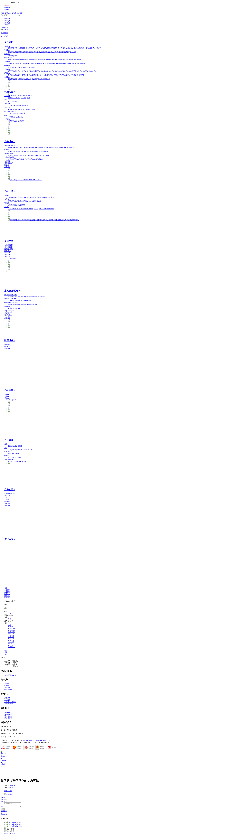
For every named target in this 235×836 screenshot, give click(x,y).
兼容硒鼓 (11, 297)
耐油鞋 (40, 63)
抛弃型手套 (36, 71)
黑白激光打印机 (61, 147)
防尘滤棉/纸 (31, 75)
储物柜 (6, 455)
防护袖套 (58, 71)
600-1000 (11, 642)
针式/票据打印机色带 (11, 302)
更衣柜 (13, 457)
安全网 (67, 52)
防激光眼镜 (77, 59)
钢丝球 (23, 109)
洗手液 (10, 121)
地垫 (5, 115)
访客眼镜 (11, 59)
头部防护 (7, 77)
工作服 (10, 48)
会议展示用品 (8, 245)
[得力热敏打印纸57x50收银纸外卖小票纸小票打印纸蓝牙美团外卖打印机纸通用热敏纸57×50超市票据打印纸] (43, 220)
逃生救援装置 (42, 52)
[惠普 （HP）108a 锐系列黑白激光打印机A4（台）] (25, 180)
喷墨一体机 (34, 155)
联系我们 (7, 685)
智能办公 (7, 594)
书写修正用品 (8, 247)
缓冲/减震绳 (17, 52)
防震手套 (85, 71)
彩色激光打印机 (51, 147)
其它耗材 (7, 314)
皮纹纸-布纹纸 (12, 205)
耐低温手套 (72, 71)
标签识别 (7, 253)
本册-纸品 (7, 251)
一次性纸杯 (11, 113)
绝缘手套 (23, 71)
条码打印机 (33, 147)
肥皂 (22, 121)
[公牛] (9, 411)
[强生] (9, 123)
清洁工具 (7, 107)
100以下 (10, 627)
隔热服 (50, 48)
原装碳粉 (42, 297)
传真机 (6, 149)
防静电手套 (50, 71)
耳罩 (12, 67)
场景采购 (7, 598)
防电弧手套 (92, 71)
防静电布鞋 (34, 63)
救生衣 (60, 48)
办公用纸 (7, 18)
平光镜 (71, 59)
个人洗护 (7, 119)
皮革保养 (14, 101)
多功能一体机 (8, 153)
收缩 (5, 814)
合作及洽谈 (8, 689)
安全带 (10, 52)
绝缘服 (90, 48)
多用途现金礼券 (9, 494)
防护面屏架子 (50, 59)
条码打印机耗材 (9, 310)
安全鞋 (21, 63)
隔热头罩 (47, 79)
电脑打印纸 (24, 201)
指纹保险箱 (22, 461)
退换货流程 (8, 716)
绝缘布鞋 (27, 63)
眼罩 (28, 59)
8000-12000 (11, 632)
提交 (2, 809)
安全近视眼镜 (34, 59)
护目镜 (24, 59)
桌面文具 (7, 254)
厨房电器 (7, 398)
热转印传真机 (35, 151)
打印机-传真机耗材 (10, 295)
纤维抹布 (25, 105)
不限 (9, 613)
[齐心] (9, 128)
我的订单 (11, 787)
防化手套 (17, 71)
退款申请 (7, 712)
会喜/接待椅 (12, 450)
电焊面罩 (65, 59)
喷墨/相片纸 (12, 201)
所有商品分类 (5, 36)
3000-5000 (11, 635)
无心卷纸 (17, 98)
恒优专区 (7, 596)
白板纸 (41, 209)
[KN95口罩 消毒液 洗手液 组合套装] (20, 95)
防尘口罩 (11, 75)
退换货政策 (8, 718)
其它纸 (6, 207)
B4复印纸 (51, 197)
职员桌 (10, 446)
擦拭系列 (7, 103)
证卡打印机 (41, 147)
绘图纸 (45, 209)
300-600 (10, 643)
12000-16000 (12, 630)
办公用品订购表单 (10, 675)
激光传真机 (11, 151)
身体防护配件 (97, 48)
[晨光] (9, 266)
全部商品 (7, 590)
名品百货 (7, 505)
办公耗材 (7, 22)
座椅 (5, 448)
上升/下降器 (56, 52)
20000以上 (11, 647)
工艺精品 (7, 499)
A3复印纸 (38, 197)
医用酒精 (73, 52)
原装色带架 (30, 304)
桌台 (5, 444)
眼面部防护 (8, 57)
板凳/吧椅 (19, 450)
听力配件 (32, 67)
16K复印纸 (24, 197)
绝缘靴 (53, 63)
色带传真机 (19, 151)
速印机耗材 (8, 312)
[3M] (9, 83)
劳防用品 (7, 24)
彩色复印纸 (21, 205)
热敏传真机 (27, 151)
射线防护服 (83, 48)
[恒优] (9, 81)
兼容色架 (17, 304)
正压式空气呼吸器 (60, 75)
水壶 (23, 113)
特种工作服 (44, 48)
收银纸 (38, 201)
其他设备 (7, 167)
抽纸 (28, 98)
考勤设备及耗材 (9, 163)
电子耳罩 (18, 67)
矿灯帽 (15, 79)
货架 (9, 457)
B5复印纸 (11, 197)
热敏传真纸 (32, 201)
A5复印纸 (44, 197)
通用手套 (11, 71)
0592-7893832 (10, 833)
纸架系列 (19, 105)
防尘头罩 (34, 79)
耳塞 (9, 67)
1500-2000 (11, 638)
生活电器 (7, 394)
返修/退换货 (8, 714)
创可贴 (10, 56)
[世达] (9, 86)
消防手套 (79, 71)
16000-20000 (12, 628)
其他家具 (18, 453)
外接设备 (7, 318)
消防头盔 (21, 79)
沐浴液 (15, 121)
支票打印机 (70, 147)
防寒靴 (77, 63)
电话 (2, 801)
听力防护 (7, 65)
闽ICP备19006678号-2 (44, 740)
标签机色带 (8, 306)
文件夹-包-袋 (8, 249)
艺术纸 (6, 203)
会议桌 (15, 446)
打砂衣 (64, 48)
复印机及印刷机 (9, 157)
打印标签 (11, 308)
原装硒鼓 (30, 297)
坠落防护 (7, 50)
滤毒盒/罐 (38, 75)
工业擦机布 (11, 105)
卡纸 (9, 209)
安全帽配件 (27, 79)
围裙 (68, 48)
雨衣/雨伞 (29, 48)
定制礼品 (7, 497)
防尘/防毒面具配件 (47, 75)
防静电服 (77, 48)
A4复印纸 (31, 197)
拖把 (19, 109)
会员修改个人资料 (10, 702)
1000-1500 (11, 640)
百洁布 (10, 109)
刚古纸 (31, 209)
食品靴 (48, 63)
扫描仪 (6, 165)
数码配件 (7, 346)
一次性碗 (19, 113)
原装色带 (23, 304)
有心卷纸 (23, 98)
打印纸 (6, 199)
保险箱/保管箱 (9, 459)
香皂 (19, 121)
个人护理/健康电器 (10, 400)
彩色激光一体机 (44, 155)
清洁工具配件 (30, 109)
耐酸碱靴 (59, 63)
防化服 (15, 48)
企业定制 (7, 503)
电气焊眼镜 (58, 59)
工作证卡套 (11, 258)
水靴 (68, 63)
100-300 (10, 645)
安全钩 (49, 52)
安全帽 (10, 79)
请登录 (6, 6)
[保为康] (9, 90)
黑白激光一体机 (25, 155)
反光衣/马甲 (36, 48)
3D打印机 (27, 147)
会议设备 (7, 161)
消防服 (55, 48)
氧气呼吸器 (80, 75)
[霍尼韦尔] (9, 84)
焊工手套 (30, 71)
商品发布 (7, 700)
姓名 (2, 799)
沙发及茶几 (8, 451)
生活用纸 (7, 96)
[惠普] (9, 174)
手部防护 (7, 69)
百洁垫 (15, 109)
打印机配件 (19, 147)
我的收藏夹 (11, 785)
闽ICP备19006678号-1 (30, 740)
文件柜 (18, 457)
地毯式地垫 (19, 117)
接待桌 (20, 446)
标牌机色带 (8, 316)
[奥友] (9, 218)
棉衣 (71, 48)
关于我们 (7, 684)
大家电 (6, 396)
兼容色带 (11, 304)
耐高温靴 (83, 63)
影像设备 (7, 344)
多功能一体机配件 (14, 155)
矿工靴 (72, 63)
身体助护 (7, 46)
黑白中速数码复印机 (37, 159)
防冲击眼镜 (18, 59)
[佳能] (9, 170)
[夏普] (9, 178)
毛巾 (9, 101)
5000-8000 (11, 633)
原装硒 (29, 300)
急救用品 (7, 54)
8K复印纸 (18, 197)
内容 (2, 807)
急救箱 (15, 56)
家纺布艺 (7, 100)
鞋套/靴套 (16, 63)
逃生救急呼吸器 (71, 75)
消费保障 (7, 698)
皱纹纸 (13, 209)
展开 (2, 814)
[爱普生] (9, 172)
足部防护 (7, 61)
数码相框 (51, 209)
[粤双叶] (9, 126)
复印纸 (6, 195)
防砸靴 (10, 63)
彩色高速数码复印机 (23, 159)
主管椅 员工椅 (27, 450)
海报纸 (26, 209)
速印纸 (18, 209)
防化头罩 (41, 79)
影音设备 (7, 348)
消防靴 (64, 63)
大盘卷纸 (11, 98)
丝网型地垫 (11, 117)
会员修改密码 (8, 704)
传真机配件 (44, 151)
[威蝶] (9, 134)
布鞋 (44, 63)
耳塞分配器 (24, 67)
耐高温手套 (64, 71)
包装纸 (36, 209)
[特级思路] (9, 132)
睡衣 (36, 304)
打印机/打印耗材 (9, 145)
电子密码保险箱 (13, 461)
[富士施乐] (9, 176)
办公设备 (7, 20)
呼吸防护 (7, 73)
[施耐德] (9, 270)
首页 (5, 588)
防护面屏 (42, 59)
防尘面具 (17, 75)
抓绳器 (35, 52)
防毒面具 (23, 75)
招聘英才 (7, 687)
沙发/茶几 (11, 453)
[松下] (9, 327)
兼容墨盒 (17, 297)
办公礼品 (7, 495)
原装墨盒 (36, 297)
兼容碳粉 (23, 297)
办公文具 (7, 256)
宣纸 (22, 209)
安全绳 (62, 52)
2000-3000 (11, 637)
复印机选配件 (12, 159)
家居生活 (7, 501)
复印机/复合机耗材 (10, 298)
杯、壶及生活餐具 (10, 111)
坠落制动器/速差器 (27, 52)
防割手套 (44, 71)
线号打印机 (11, 147)
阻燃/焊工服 (21, 48)
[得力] (9, 130)
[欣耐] (9, 93)
